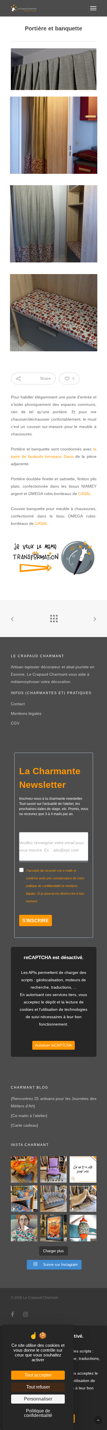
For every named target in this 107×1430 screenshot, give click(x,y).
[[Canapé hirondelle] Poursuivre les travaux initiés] (53, 1198)
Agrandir (55, 131)
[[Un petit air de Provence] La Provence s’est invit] (24, 1169)
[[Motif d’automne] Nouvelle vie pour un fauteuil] (24, 1198)
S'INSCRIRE (35, 920)
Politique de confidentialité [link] (38, 1413)
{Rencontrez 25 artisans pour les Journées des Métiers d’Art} (53, 1102)
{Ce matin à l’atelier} (29, 1115)
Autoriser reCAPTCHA (53, 1045)
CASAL (84, 493)
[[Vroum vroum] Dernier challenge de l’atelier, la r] (83, 1198)
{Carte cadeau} (24, 1125)
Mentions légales (26, 713)
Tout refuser (38, 1387)
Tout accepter (38, 1375)
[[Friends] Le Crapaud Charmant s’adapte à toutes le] (53, 1169)
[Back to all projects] (53, 617)
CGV (15, 723)
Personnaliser (38, 1398)
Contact (18, 704)
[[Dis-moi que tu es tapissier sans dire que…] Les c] (24, 1228)
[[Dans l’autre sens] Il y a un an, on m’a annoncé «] (53, 1228)
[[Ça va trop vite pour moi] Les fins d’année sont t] (83, 1169)
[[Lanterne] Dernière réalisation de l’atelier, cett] (83, 1228)
